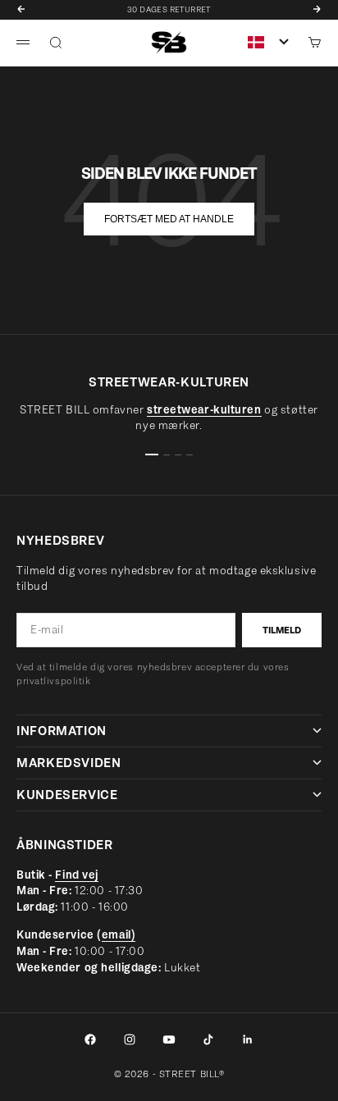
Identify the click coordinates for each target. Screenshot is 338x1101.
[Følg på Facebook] (90, 1039)
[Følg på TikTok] (208, 1039)
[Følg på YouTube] (169, 1039)
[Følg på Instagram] (129, 1039)
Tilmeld (282, 630)
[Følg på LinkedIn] (247, 1039)
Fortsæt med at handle (169, 219)
